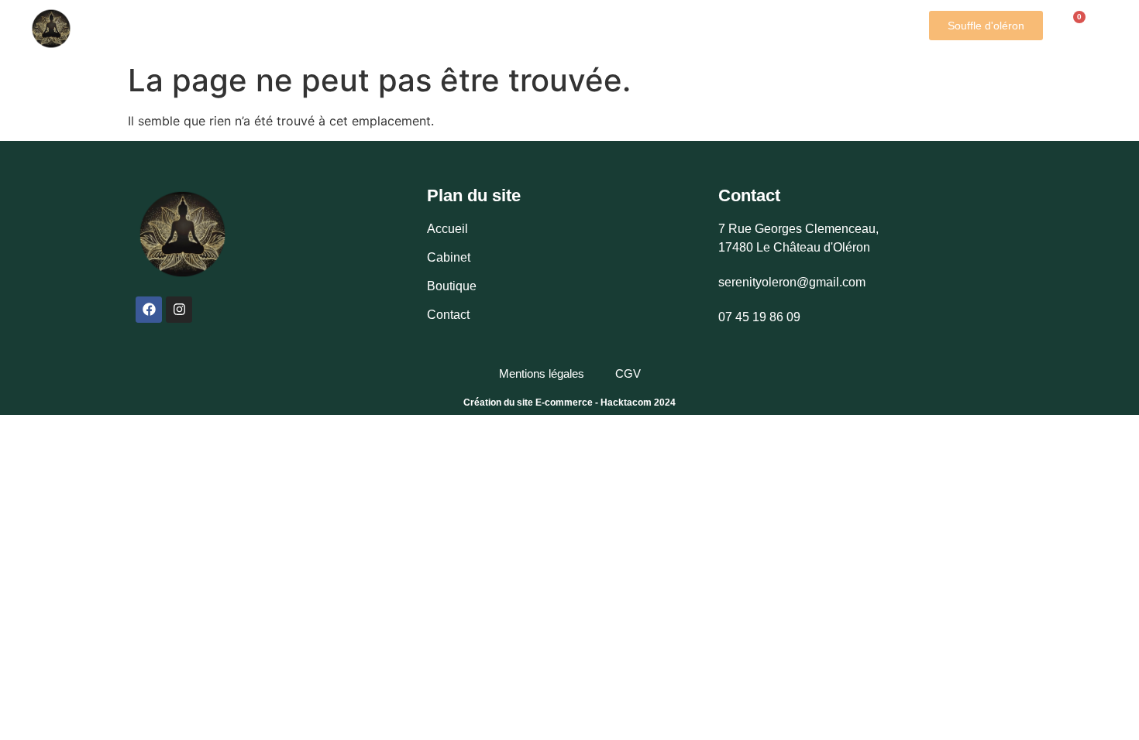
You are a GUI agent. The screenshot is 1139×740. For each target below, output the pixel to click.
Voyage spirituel (738, 20)
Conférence (603, 20)
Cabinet (223, 20)
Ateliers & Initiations (355, 20)
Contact (506, 36)
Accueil (153, 20)
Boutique (492, 20)
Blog (849, 20)
